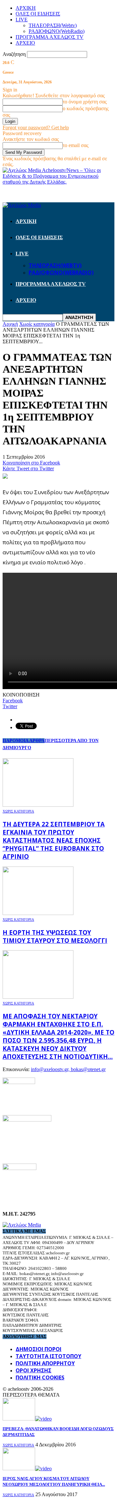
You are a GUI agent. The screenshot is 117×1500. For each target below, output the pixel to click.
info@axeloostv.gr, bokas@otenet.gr (68, 1069)
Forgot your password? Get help (36, 127)
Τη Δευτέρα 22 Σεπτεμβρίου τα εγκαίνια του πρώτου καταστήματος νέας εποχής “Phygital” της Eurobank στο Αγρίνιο (54, 840)
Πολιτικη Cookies (40, 1377)
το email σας (75, 145)
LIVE (22, 19)
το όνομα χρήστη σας (85, 101)
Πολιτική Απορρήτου (45, 1363)
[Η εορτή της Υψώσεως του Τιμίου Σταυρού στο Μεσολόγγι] (38, 913)
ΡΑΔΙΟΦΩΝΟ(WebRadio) (56, 31)
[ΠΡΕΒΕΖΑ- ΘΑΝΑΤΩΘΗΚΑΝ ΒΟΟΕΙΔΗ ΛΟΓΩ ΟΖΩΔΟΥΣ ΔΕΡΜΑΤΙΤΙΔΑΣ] (27, 1418)
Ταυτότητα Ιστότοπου (48, 1356)
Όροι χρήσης (33, 1370)
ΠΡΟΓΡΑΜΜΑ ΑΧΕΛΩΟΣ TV (50, 37)
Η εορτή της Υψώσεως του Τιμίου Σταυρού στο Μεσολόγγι (55, 936)
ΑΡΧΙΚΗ (26, 8)
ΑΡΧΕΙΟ (25, 43)
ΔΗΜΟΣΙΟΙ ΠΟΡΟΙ (38, 1349)
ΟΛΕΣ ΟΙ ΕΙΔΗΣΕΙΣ (38, 13)
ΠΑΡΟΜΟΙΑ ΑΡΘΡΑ (24, 740)
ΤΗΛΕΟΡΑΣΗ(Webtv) (53, 25)
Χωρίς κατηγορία (18, 811)
